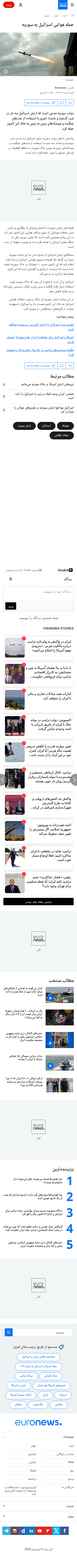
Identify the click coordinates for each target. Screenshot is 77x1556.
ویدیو (71, 1479)
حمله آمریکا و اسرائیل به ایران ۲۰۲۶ (38, 1366)
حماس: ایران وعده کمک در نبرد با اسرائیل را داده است (44, 396)
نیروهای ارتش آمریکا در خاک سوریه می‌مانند (47, 385)
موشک (65, 426)
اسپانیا (63, 1395)
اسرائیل (46, 426)
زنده (8, 4)
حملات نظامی (61, 435)
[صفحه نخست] (72, 15)
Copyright (69, 80)
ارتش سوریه (24, 426)
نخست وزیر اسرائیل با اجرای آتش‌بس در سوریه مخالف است (41, 327)
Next (71, 1462)
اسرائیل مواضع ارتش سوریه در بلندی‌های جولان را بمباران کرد (44, 410)
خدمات (70, 1506)
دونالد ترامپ (26, 1376)
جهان (56, 15)
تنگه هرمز (38, 1404)
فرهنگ (33, 1470)
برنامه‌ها (32, 1479)
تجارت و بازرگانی (65, 1454)
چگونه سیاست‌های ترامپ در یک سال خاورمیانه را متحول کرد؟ (40, 353)
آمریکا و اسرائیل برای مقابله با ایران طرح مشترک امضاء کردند (40, 340)
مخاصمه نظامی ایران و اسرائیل (38, 1357)
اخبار (65, 15)
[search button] (9, 1332)
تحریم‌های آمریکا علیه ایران (51, 1385)
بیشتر (71, 1516)
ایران (45, 1395)
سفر (72, 1470)
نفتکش (18, 1404)
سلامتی (59, 1404)
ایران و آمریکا (18, 1385)
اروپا (71, 1446)
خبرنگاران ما (68, 1487)
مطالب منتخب (61, 981)
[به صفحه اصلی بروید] (63, 5)
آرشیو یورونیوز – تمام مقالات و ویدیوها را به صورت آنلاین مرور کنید (20, 1491)
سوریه (47, 15)
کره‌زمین (32, 1454)
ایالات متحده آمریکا (20, 1395)
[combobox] (38, 1332)
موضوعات (68, 1437)
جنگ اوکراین (50, 1376)
